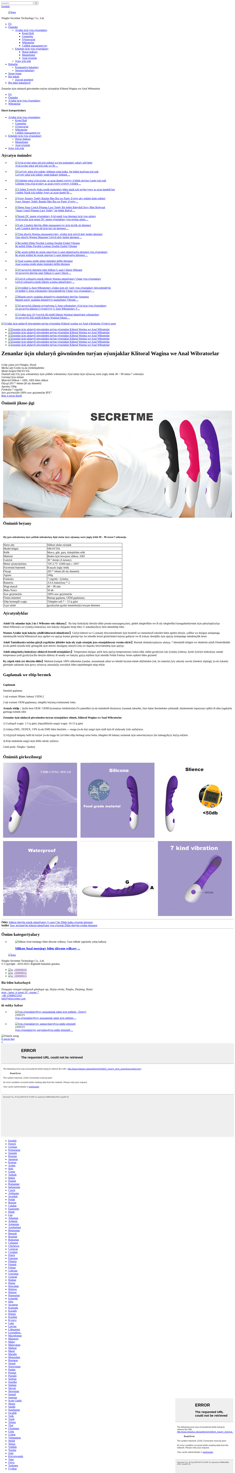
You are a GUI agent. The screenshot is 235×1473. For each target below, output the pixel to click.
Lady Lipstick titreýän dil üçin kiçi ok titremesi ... (41, 228)
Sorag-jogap (15, 73)
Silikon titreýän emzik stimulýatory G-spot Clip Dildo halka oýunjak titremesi (51, 922)
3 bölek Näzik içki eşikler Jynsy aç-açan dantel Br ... (43, 192)
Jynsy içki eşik (23, 61)
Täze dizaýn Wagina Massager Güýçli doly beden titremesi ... (48, 237)
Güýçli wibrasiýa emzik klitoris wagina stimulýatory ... (44, 281)
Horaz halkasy (30, 51)
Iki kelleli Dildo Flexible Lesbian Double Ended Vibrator (46, 246)
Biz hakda (13, 76)
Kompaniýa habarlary (27, 67)
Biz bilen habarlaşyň (19, 82)
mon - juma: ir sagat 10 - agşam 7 (20, 992)
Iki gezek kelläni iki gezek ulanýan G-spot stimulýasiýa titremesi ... (51, 255)
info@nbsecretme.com (13, 998)
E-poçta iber (8, 1039)
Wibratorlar (28, 42)
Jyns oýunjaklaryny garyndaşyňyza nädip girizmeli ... (44, 1030)
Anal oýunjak (29, 58)
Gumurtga (27, 36)
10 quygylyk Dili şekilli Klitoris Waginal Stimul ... (42, 317)
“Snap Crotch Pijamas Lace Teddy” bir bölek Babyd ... (45, 210)
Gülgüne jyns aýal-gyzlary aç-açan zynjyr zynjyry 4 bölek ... (48, 183)
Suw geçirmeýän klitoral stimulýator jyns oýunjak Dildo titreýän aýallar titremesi (53, 925)
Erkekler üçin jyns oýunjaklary (32, 48)
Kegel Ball (28, 33)
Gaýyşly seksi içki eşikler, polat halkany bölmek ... (42, 174)
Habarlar (13, 64)
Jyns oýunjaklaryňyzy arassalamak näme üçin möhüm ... (45, 1018)
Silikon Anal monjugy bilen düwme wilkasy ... (47, 948)
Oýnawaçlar (28, 39)
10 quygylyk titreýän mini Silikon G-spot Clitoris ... (43, 273)
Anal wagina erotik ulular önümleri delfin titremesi (42, 264)
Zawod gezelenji (24, 79)
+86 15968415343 (11, 995)
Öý (10, 24)
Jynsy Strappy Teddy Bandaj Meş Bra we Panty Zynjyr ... (46, 201)
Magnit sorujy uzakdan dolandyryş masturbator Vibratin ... (46, 299)
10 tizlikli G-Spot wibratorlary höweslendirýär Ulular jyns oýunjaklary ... (54, 290)
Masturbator (28, 54)
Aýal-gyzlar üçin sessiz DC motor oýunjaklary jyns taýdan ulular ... (51, 219)
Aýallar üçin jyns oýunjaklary (31, 30)
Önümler (13, 27)
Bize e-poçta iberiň (11, 395)
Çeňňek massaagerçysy (34, 45)
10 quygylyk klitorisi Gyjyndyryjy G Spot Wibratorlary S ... (47, 308)
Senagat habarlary (25, 70)
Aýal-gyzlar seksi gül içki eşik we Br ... (36, 165)
